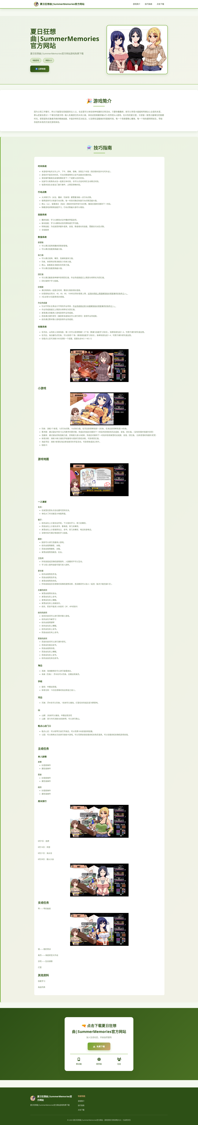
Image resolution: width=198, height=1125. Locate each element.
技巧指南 (148, 4)
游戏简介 (136, 4)
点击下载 (160, 4)
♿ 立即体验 (40, 69)
